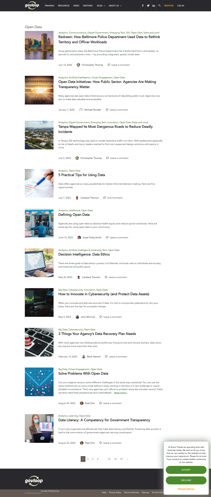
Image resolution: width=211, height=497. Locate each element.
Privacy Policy (115, 492)
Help (104, 492)
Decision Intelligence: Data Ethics (84, 254)
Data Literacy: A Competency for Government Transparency (104, 420)
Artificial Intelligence (79, 77)
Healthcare (74, 210)
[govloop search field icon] (159, 5)
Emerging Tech (117, 32)
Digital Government (98, 32)
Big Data (62, 289)
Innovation (112, 122)
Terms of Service (131, 492)
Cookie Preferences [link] (50, 491)
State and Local (151, 32)
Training (49, 5)
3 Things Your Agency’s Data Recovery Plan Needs (97, 333)
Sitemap (145, 492)
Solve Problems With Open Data (83, 373)
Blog (99, 5)
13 (109, 459)
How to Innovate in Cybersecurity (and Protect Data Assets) (103, 294)
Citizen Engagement (102, 77)
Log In (180, 5)
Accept (186, 469)
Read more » (120, 392)
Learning (73, 415)
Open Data (136, 32)
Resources (63, 5)
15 (121, 459)
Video (76, 5)
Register (168, 5)
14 (115, 459)
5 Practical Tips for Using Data (81, 175)
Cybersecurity (75, 289)
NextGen (88, 5)
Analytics (63, 32)
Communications (78, 32)
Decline (186, 480)
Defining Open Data (74, 214)
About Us (114, 5)
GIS (128, 32)
